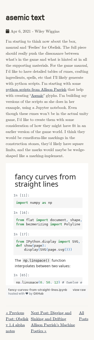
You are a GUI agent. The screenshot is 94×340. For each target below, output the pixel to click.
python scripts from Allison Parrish (36, 89)
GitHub (38, 293)
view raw (79, 290)
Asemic (37, 95)
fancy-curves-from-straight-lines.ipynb (37, 290)
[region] (47, 224)
